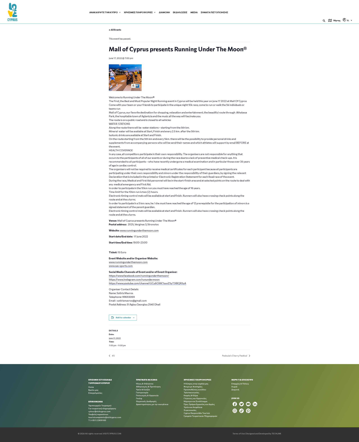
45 (113, 355)
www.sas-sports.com (121, 265)
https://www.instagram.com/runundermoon (134, 279)
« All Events (115, 29)
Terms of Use (239, 433)
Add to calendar (123, 317)
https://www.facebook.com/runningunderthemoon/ (139, 275)
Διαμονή (164, 12)
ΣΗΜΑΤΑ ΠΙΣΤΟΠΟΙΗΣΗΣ (214, 12)
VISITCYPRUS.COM (112, 433)
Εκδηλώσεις (180, 12)
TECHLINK (276, 433)
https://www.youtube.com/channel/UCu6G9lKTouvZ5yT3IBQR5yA (147, 283)
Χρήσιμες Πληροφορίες (138, 12)
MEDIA (194, 12)
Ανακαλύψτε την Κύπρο (103, 12)
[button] (324, 20)
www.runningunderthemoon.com (139, 230)
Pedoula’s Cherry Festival (235, 355)
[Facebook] (234, 404)
